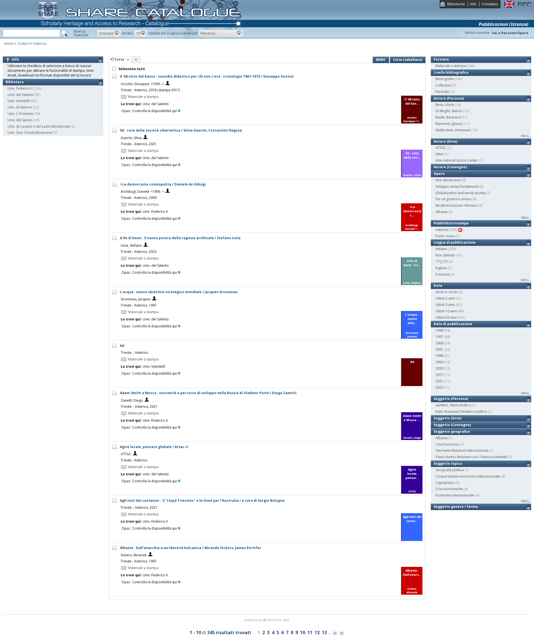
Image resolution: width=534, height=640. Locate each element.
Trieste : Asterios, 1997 (139, 305)
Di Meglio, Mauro (449, 110)
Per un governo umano (454, 199)
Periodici (442, 91)
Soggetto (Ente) (447, 418)
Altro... (526, 136)
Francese (443, 274)
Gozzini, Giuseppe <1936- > (142, 83)
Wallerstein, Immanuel (453, 130)
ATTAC (126, 454)
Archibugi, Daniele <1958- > (142, 191)
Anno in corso (447, 292)
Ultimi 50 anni (446, 317)
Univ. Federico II (20, 88)
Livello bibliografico (451, 72)
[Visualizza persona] (167, 83)
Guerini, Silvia (131, 137)
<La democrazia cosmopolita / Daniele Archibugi (163, 184)
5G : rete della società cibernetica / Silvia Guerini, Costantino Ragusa (181, 130)
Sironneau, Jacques (135, 299)
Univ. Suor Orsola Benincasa (30, 132)
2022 (439, 387)
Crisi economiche (449, 488)
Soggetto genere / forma (456, 506)
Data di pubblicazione (453, 324)
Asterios (39, 43)
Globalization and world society (461, 193)
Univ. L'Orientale (20, 113)
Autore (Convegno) (450, 167)
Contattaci (490, 4)
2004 (439, 362)
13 (324, 632)
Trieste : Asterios (134, 460)
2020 (439, 368)
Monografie (445, 78)
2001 (439, 349)
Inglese (441, 268)
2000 (439, 343)
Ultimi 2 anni (445, 298)
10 (302, 632)
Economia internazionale (455, 495)
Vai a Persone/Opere (510, 33)
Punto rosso (445, 236)
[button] (109, 33)
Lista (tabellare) (407, 59)
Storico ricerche (477, 32)
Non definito (445, 255)
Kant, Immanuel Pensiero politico (461, 411)
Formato (441, 59)
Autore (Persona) (449, 98)
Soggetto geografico (452, 431)
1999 (439, 330)
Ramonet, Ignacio (449, 123)
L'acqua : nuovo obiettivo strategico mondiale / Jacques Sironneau (179, 292)
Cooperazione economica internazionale (468, 476)
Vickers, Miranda (134, 555)
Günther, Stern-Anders (453, 405)
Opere (439, 173)
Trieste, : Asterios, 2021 (139, 406)
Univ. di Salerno (20, 107)
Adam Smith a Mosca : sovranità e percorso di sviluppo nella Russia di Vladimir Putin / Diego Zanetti (208, 393)
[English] (509, 6)
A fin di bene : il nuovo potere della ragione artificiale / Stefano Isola (180, 238)
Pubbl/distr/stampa (451, 223)
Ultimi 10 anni (446, 311)
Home (9, 43)
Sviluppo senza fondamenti (457, 186)
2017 (439, 374)
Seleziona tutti (131, 68)
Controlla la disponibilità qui (154, 110)
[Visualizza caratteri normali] (524, 5)
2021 (439, 381)
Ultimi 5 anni (445, 304)
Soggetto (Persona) (451, 398)
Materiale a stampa (451, 65)
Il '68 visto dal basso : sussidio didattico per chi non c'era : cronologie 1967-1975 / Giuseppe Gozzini (207, 76)
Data (438, 285)
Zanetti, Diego (132, 400)
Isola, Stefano (131, 245)
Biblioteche (456, 4)
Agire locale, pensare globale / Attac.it (154, 446)
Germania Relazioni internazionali (462, 450)
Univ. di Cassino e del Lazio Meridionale (39, 126)
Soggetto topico (448, 463)
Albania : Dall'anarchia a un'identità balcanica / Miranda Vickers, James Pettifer (190, 547)
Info (473, 4)
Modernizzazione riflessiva (457, 205)
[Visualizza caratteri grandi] (529, 5)
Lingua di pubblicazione (455, 242)
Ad (122, 345)
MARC (381, 59)
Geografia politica (450, 470)
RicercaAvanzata (81, 33)
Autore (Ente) (445, 141)
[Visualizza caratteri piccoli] (520, 5)
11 (309, 632)
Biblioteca (15, 82)
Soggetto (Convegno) (452, 424)
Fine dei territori (448, 180)
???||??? (442, 261)
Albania (442, 211)
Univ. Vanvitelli (19, 100)
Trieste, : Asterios (134, 352)
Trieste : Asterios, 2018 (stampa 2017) (150, 90)
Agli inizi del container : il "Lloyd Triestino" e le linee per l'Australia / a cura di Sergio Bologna (202, 500)
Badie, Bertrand (448, 117)
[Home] (140, 37)
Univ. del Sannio (20, 120)
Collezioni (443, 85)
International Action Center (457, 160)
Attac (440, 154)
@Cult (268, 620)
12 (317, 632)
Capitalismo (445, 482)
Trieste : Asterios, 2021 (139, 144)
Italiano (441, 248)
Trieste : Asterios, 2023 (139, 251)
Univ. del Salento (21, 94)
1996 (439, 355)
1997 (439, 336)
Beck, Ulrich (445, 104)
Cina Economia (447, 444)
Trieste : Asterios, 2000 (139, 197)
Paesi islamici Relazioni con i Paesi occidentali (471, 456)
